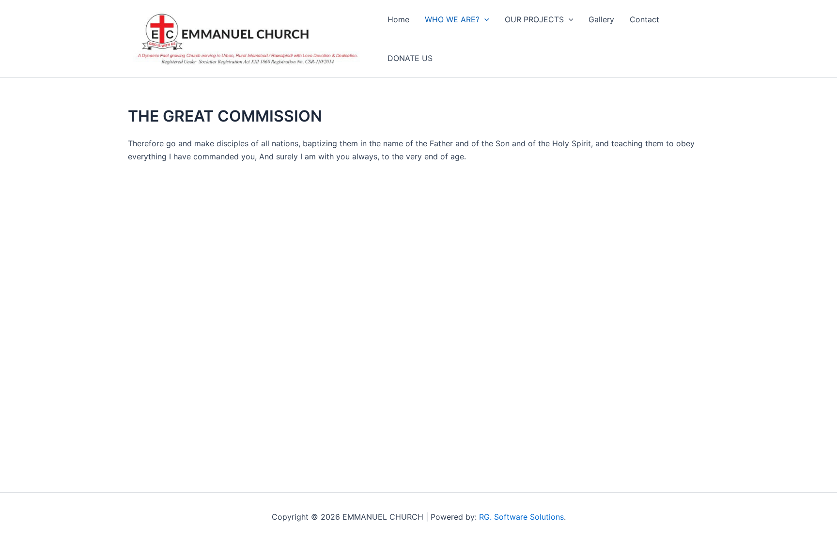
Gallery (601, 19)
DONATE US (410, 58)
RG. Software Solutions (521, 517)
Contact (644, 19)
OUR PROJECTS (534, 19)
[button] (484, 19)
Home (398, 19)
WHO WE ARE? (452, 19)
